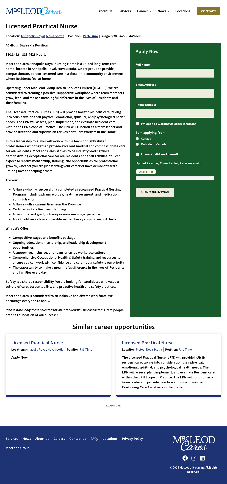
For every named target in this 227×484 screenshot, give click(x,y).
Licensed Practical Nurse (37, 342)
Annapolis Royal (33, 36)
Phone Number (146, 105)
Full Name (144, 64)
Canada (146, 138)
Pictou (140, 349)
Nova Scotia (55, 36)
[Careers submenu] (151, 11)
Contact (208, 11)
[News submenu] (168, 11)
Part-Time (90, 36)
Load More (113, 405)
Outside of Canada (153, 144)
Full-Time (86, 349)
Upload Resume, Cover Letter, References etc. (170, 163)
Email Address (147, 84)
